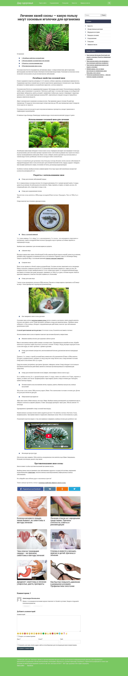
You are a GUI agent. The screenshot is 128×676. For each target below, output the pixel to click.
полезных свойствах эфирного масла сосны (52, 483)
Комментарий (21, 614)
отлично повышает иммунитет (55, 258)
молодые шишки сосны (39, 320)
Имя (18, 639)
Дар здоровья (25, 3)
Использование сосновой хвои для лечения (35, 61)
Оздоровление (54, 3)
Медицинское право (94, 32)
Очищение (65, 3)
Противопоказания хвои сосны (32, 66)
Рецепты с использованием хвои (32, 63)
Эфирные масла (85, 3)
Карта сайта (42, 3)
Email (41, 639)
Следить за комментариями (26, 636)
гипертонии (31, 472)
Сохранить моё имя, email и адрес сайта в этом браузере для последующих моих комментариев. (47, 645)
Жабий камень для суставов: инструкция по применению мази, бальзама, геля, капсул (97, 71)
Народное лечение (93, 35)
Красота (74, 3)
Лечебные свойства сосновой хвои (33, 58)
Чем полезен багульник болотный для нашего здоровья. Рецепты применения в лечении (99, 57)
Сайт (61, 639)
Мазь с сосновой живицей (30, 234)
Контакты (30, 665)
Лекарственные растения (95, 29)
